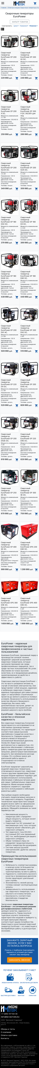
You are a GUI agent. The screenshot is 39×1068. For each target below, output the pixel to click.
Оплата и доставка (9, 1035)
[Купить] (17, 78)
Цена (15, 26)
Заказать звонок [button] (19, 960)
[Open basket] (35, 3)
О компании (6, 1032)
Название (23, 26)
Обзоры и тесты (8, 1029)
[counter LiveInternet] (2, 1043)
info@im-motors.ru (10, 1017)
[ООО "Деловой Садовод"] (19, 3)
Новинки (32, 26)
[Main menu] (3, 3)
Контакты (5, 1038)
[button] (2, 29)
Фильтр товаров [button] (20, 22)
